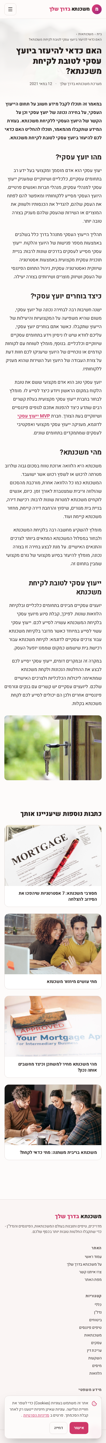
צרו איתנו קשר (90, 1272)
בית (99, 34)
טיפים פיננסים (90, 1327)
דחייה (58, 1428)
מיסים (97, 1366)
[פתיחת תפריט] (10, 9)
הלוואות (95, 1373)
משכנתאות (85, 34)
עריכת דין (94, 1350)
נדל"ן (98, 1312)
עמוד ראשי (93, 1257)
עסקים (96, 1343)
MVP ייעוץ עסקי (33, 416)
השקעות (95, 1358)
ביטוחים (95, 1320)
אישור (79, 1428)
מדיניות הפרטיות (36, 1415)
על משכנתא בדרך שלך (84, 1264)
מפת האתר (93, 1279)
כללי (98, 1305)
